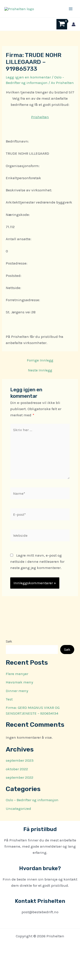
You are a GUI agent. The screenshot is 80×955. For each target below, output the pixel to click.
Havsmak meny (19, 682)
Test (9, 699)
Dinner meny (17, 691)
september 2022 (19, 777)
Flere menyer (17, 674)
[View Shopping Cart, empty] (61, 24)
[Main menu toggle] (71, 9)
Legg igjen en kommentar (28, 77)
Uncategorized (18, 808)
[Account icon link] (74, 24)
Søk (9, 641)
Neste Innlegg (40, 370)
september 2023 (20, 760)
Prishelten (40, 117)
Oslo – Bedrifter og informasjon (32, 800)
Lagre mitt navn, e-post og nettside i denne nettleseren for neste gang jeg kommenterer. (37, 561)
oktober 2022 (17, 769)
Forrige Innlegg (40, 360)
